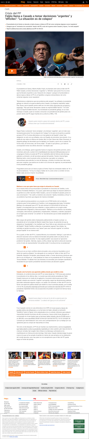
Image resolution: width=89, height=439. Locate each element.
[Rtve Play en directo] (6, 2)
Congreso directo (60, 388)
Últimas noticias (42, 390)
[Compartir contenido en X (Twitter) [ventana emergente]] (61, 83)
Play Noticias (52, 390)
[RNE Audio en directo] (9, 2)
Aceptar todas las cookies (79, 421)
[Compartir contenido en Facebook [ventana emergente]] (58, 83)
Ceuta (34, 390)
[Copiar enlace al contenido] (71, 83)
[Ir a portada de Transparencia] (67, 399)
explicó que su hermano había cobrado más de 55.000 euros (50, 316)
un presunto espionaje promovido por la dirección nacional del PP (44, 286)
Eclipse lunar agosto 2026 (12, 388)
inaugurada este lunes (55, 203)
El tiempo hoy (70, 388)
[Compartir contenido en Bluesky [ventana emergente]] (64, 83)
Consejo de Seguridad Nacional (30, 388)
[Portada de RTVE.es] (23, 2)
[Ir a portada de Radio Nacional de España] (40, 399)
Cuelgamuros (80, 388)
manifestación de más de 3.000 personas (52, 152)
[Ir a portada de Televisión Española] (25, 399)
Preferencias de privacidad (79, 431)
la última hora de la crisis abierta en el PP (23, 29)
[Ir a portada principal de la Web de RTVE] (10, 398)
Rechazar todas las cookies (79, 426)
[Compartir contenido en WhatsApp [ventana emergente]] (68, 83)
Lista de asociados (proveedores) (46, 425)
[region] (44, 426)
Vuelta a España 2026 (47, 388)
